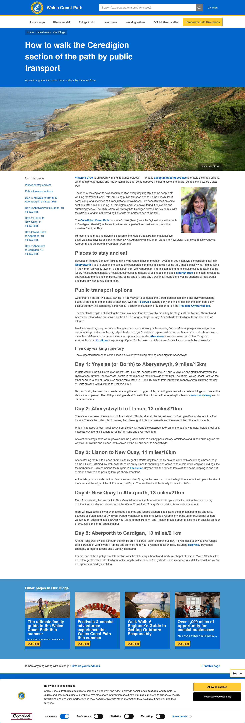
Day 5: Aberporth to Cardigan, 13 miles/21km (35, 250)
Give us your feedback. (86, 666)
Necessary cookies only (217, 696)
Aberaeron (157, 336)
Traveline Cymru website (194, 306)
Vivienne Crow (84, 177)
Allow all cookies (217, 686)
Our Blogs (59, 32)
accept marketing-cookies (170, 177)
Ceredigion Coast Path (94, 220)
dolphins (193, 545)
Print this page (211, 666)
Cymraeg (213, 7)
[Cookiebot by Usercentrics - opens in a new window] (21, 716)
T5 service (144, 302)
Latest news (43, 32)
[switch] (98, 716)
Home (30, 32)
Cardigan (102, 340)
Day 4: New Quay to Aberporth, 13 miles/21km (35, 236)
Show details (179, 716)
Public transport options (39, 191)
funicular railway (200, 395)
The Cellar (136, 468)
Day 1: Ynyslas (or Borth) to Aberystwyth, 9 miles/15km (41, 199)
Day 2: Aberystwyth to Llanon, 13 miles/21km (44, 209)
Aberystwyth (83, 265)
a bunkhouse (184, 273)
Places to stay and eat (38, 185)
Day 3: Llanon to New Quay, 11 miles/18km (34, 221)
